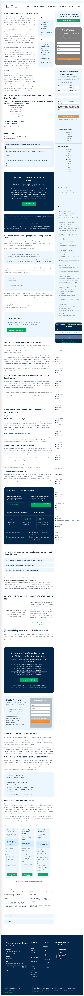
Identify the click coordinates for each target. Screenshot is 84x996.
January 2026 (59, 361)
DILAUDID (69, 163)
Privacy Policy (40, 991)
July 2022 (58, 422)
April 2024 (58, 379)
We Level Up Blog (35, 957)
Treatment (42, 6)
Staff (57, 511)
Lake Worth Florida (69, 190)
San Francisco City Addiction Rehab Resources (45, 58)
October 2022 (59, 416)
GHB (69, 165)
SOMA (69, 175)
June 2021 (58, 450)
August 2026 (59, 350)
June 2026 (58, 355)
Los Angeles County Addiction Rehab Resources (46, 46)
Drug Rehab (69, 134)
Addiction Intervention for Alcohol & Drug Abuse (19, 792)
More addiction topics (68, 341)
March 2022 (58, 431)
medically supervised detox (12, 481)
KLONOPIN (69, 167)
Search (57, 329)
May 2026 (58, 357)
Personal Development (61, 503)
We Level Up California (43, 874)
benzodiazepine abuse (30, 359)
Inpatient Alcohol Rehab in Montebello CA (17, 777)
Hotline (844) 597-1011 (29, 680)
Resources (70, 6)
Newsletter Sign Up (63, 949)
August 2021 (59, 446)
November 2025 (59, 363)
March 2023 (58, 407)
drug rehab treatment (12, 68)
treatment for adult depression (22, 807)
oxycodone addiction (46, 365)
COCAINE (69, 153)
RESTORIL (69, 173)
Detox (57, 487)
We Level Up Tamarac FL (12, 875)
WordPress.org (59, 541)
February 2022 (59, 433)
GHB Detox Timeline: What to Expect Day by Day (69, 228)
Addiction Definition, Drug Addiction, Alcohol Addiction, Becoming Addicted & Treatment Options (42, 900)
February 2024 (59, 383)
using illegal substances (38, 241)
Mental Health (69, 140)
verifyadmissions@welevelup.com (14, 963)
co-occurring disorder (30, 450)
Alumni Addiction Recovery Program (24, 787)
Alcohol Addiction (60, 479)
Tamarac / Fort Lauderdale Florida (69, 192)
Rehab (57, 505)
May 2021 (58, 453)
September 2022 (59, 418)
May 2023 (58, 403)
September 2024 (59, 368)
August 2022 (59, 420)
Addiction (58, 477)
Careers (33, 955)
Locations (35, 6)
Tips (57, 516)
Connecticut (58, 485)
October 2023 (59, 392)
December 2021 (59, 437)
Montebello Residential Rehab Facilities (17, 782)
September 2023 (59, 394)
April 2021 (58, 455)
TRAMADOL (69, 178)
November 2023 (59, 389)
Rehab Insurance (35, 950)
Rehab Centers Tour (15, 504)
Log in (57, 535)
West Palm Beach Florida (69, 194)
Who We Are (34, 948)
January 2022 (59, 435)
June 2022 (58, 424)
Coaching (58, 483)
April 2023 (58, 405)
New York (58, 498)
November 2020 (59, 466)
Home (28, 6)
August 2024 (59, 370)
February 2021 (59, 459)
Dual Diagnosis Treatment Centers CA (16, 784)
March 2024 (58, 381)
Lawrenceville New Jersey (69, 196)
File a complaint (9, 992)
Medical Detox (69, 138)
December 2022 (59, 413)
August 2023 (59, 396)
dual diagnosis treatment (12, 452)
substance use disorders (16, 79)
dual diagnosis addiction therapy (39, 588)
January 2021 (59, 461)
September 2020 (59, 468)
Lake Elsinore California (69, 198)
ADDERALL (69, 151)
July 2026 (58, 352)
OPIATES (69, 159)
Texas (57, 514)
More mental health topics (68, 342)
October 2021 (59, 442)
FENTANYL (69, 182)
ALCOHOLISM (69, 149)
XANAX (69, 180)
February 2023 (59, 409)
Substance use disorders (15, 305)
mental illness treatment (41, 448)
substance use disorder (15, 47)
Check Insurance (61, 6)
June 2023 (58, 400)
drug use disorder (38, 261)
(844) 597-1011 (9, 133)
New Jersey (58, 496)
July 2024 (58, 372)
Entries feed (59, 537)
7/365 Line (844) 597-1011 (16, 330)
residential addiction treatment (28, 423)
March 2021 (58, 457)
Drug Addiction (59, 490)
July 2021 (58, 448)
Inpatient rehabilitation (15, 441)
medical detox (9, 349)
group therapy (49, 349)
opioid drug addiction (29, 363)
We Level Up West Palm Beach (27, 875)
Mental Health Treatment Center (19, 794)
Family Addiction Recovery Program (24, 789)
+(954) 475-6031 (10, 958)
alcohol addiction (17, 49)
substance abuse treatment (26, 448)
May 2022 (58, 426)
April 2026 (58, 359)
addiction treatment (12, 299)
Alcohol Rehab (69, 132)
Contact (78, 6)
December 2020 (59, 463)
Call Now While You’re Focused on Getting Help (41, 623)
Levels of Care (51, 6)
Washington (58, 526)
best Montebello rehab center (32, 457)
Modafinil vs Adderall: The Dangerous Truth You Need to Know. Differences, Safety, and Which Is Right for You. (69, 312)
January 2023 (59, 411)
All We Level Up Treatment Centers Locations (29, 881)
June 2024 (58, 374)
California (58, 481)
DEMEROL (69, 161)
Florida (57, 492)
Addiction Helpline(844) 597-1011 (40, 504)
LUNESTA (69, 169)
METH (69, 157)
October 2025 (59, 365)
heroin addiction (18, 365)
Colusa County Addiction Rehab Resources (45, 52)
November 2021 (59, 440)
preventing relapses (22, 586)
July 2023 (58, 398)
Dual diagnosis (69, 136)
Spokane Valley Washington (69, 201)
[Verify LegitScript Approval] (61, 956)
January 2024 (59, 385)
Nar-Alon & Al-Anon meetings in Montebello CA (47, 32)
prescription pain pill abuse (37, 259)
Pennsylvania (59, 501)
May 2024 (58, 376)
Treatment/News (59, 524)
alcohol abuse (25, 254)
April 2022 (58, 429)
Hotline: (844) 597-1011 (69, 20)
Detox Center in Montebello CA (15, 775)
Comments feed (59, 539)
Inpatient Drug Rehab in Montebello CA (17, 780)
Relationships (59, 509)
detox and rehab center (15, 427)
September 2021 (59, 444)
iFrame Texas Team (63, 293)
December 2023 (59, 387)
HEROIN (69, 155)
